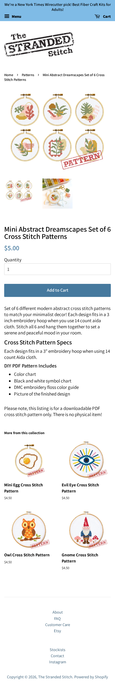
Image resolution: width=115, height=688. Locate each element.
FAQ (57, 618)
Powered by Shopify (91, 676)
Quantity (12, 260)
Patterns (28, 74)
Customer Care (57, 624)
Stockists (57, 649)
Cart (106, 16)
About (57, 612)
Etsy (57, 630)
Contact (57, 655)
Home (8, 74)
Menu (16, 16)
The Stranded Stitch (55, 676)
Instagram (57, 661)
